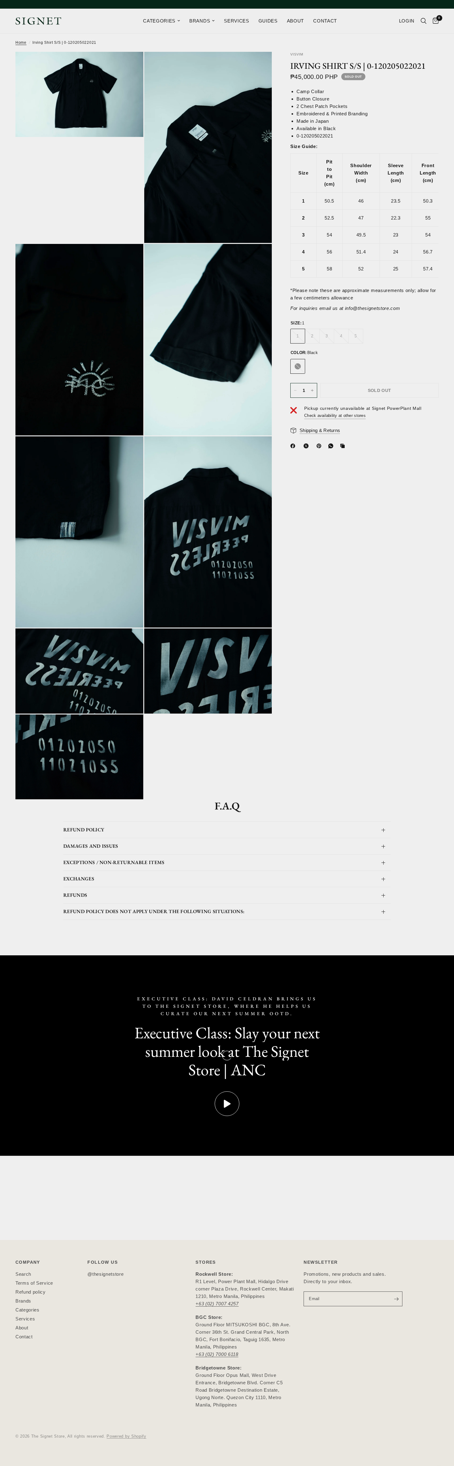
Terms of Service (34, 1283)
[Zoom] (130, 65)
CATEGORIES (159, 20)
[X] (307, 446)
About (21, 1327)
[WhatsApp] (332, 446)
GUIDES (268, 20)
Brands (23, 1300)
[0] (434, 21)
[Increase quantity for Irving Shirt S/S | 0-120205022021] (312, 390)
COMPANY (27, 1262)
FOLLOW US (102, 1262)
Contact (24, 1336)
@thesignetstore (105, 1274)
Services (25, 1318)
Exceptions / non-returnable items (114, 862)
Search (23, 1274)
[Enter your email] (396, 1298)
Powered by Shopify (126, 1436)
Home (21, 42)
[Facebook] (294, 446)
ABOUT (295, 20)
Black (297, 366)
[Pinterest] (320, 446)
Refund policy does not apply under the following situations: (153, 911)
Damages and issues (90, 846)
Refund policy (30, 1292)
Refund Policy (83, 829)
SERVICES (236, 20)
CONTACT (325, 20)
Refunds (75, 895)
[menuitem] (161, 21)
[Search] (424, 21)
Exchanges (78, 878)
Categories (27, 1309)
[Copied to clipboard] (343, 446)
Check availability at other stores (335, 416)
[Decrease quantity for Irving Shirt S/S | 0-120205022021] (295, 390)
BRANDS (199, 20)
